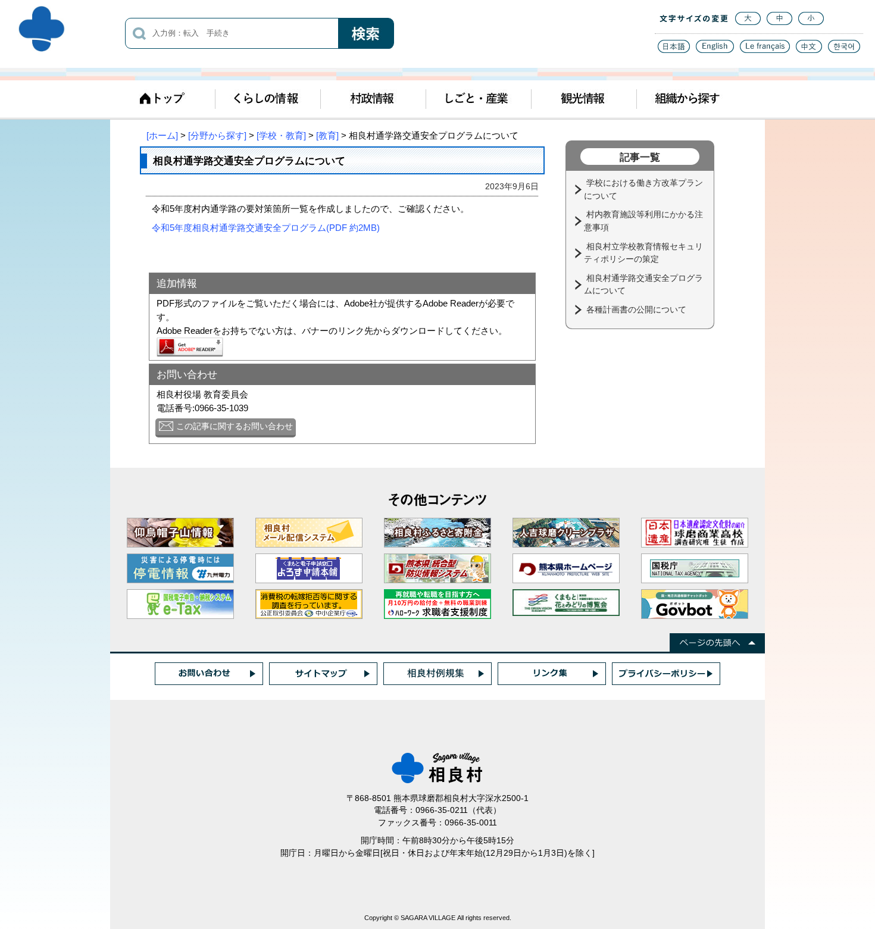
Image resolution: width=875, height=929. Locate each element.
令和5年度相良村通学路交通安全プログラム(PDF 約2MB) (266, 228)
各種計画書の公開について (637, 309)
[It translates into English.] (715, 50)
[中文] (809, 50)
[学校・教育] (281, 135)
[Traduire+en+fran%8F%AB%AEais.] (765, 50)
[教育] (327, 135)
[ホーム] (162, 135)
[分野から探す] (217, 135)
